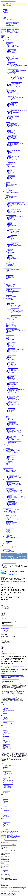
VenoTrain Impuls (12, 370)
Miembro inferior (9, 438)
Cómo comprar (9, 19)
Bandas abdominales (15, 233)
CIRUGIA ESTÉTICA (8, 468)
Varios (9, 139)
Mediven (7, 338)
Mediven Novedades (12, 351)
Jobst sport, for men (12, 364)
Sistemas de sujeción (15, 67)
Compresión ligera (9, 323)
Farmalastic (8, 381)
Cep (6, 417)
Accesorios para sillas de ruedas (17, 77)
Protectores (10, 256)
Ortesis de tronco (9, 228)
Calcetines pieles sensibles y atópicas (13, 288)
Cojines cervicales (12, 130)
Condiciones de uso (16, 682)
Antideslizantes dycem (13, 146)
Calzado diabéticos (9, 275)
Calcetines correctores (10, 290)
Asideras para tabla (15, 120)
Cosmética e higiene (7, 479)
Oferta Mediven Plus (15, 308)
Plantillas (10, 255)
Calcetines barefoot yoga (11, 296)
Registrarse (5, 871)
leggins (7, 337)
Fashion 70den (11, 376)
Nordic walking (9, 535)
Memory (10, 356)
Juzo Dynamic (11, 410)
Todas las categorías (5, 37)
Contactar (5, 17)
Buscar (14, 844)
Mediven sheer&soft (12, 341)
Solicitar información (5, 628)
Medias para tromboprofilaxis (12, 326)
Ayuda (4, 18)
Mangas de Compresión (8, 449)
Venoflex (7, 416)
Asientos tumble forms (13, 168)
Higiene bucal (8, 498)
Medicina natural (9, 521)
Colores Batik (11, 331)
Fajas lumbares (14, 240)
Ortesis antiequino (12, 225)
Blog (4, 13)
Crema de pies (11, 505)
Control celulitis (11, 379)
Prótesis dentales (11, 501)
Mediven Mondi (11, 348)
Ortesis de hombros (12, 213)
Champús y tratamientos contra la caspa (16, 497)
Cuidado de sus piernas (13, 423)
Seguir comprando (4, 852)
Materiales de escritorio (13, 149)
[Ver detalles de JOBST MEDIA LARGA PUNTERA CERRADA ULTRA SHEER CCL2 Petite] (14, 667)
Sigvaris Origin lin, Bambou (14, 399)
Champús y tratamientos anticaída (15, 492)
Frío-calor (8, 189)
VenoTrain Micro (11, 369)
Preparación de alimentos (13, 156)
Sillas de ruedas (11, 75)
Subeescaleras (8, 474)
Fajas (9, 237)
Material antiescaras (7, 191)
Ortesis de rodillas (12, 219)
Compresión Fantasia (10, 324)
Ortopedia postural (7, 465)
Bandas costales (14, 235)
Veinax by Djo (9, 403)
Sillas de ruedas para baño (13, 115)
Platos (9, 155)
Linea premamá (11, 378)
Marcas (4, 11)
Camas (9, 171)
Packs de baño (11, 47)
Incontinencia (11, 106)
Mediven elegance (12, 342)
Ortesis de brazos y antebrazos (14, 211)
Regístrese (16, 556)
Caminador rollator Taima (16, 71)
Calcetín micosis (9, 289)
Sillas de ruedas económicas (16, 79)
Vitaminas (8, 524)
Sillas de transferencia (15, 83)
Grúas (9, 63)
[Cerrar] (1, 846)
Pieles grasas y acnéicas (13, 485)
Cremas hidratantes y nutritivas (14, 484)
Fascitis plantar (11, 257)
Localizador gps (11, 162)
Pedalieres (10, 152)
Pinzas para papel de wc (16, 100)
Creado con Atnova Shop (15, 759)
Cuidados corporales (10, 488)
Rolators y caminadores (13, 69)
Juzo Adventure (11, 415)
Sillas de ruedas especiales (16, 82)
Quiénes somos (6, 16)
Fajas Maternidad (14, 243)
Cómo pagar (8, 20)
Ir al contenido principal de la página (8, 1)
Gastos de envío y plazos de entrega (13, 22)
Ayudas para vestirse (12, 144)
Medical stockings (12, 375)
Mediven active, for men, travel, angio (16, 349)
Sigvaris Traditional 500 (13, 388)
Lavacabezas (11, 104)
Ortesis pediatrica (9, 265)
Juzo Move (10, 412)
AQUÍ (15, 893)
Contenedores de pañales (13, 93)
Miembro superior (9, 429)
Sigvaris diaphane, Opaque (13, 396)
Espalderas (10, 236)
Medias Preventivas (10, 335)
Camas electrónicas (12, 127)
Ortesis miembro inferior (11, 215)
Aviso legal (5, 732)
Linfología (5, 426)
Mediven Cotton (11, 345)
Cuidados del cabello (10, 489)
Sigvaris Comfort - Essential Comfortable (16, 389)
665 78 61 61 (6, 4)
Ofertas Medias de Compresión (12, 301)
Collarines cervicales (10, 263)
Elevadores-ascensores (10, 471)
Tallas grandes (9, 164)
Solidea (7, 371)
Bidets (12, 99)
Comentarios (5, 12)
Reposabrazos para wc (13, 113)
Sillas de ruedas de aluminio (16, 78)
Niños (7, 165)
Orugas (9, 478)
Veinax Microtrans (12, 405)
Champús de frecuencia (13, 491)
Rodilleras (10, 224)
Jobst (7, 358)
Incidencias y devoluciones (11, 23)
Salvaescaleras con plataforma (14, 477)
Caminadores (11, 172)
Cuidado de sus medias (13, 424)
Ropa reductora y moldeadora (9, 466)
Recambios (10, 85)
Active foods (8, 510)
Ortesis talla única (9, 250)
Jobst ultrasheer (11, 361)
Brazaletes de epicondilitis (13, 203)
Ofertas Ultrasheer (14, 316)
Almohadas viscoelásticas (13, 125)
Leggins (4, 297)
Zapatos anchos (9, 273)
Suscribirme (4, 681)
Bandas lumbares (14, 232)
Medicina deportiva (10, 528)
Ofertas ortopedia (11, 52)
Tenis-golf (8, 532)
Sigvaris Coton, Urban (13, 401)
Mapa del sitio (6, 736)
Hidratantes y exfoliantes (13, 506)
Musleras (10, 218)
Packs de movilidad (12, 50)
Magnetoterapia (9, 541)
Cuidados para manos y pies (11, 502)
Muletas (10, 60)
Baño (7, 89)
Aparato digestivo (9, 516)
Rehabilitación (6, 183)
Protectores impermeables (13, 112)
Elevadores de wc (12, 96)
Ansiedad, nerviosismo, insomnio (12, 514)
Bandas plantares (11, 253)
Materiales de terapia (10, 185)
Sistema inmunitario (10, 523)
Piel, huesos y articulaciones (11, 522)
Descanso (8, 122)
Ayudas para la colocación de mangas (16, 435)
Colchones (10, 132)
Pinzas (9, 153)
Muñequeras (10, 210)
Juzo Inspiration (11, 409)
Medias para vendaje (10, 332)
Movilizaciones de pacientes (14, 64)
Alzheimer (8, 180)
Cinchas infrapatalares (12, 217)
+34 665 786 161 (6, 744)
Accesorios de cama (12, 124)
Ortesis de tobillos (12, 220)
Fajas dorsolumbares (15, 239)
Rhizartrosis (10, 206)
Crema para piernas (12, 504)
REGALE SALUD (7, 39)
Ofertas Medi (11, 304)
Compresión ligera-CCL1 (13, 431)
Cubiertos (10, 145)
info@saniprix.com (7, 5)
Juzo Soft (10, 411)
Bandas (9, 230)
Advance (10, 461)
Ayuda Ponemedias (12, 421)
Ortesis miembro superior (11, 200)
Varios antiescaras (9, 197)
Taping (7, 188)
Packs (4, 40)
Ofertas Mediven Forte (15, 306)
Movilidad (8, 57)
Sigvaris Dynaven (12, 402)
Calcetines (5, 283)
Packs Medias (8, 43)
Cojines (9, 129)
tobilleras (10, 222)
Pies (6, 251)
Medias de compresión (7, 298)
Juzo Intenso (10, 413)
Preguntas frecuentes (10, 25)
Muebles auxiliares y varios (14, 150)
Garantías (8, 24)
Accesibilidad (6, 469)
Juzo (7, 406)
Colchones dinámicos (12, 133)
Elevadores (13, 98)
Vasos (9, 160)
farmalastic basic (11, 383)
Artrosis (7, 179)
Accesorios (8, 418)
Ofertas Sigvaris (11, 309)
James (9, 395)
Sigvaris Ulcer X (11, 393)
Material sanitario (6, 536)
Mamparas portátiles (12, 105)
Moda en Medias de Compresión (12, 329)
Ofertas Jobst (11, 313)
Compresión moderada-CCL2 (14, 432)
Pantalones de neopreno (13, 244)
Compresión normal (10, 322)
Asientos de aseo (11, 91)
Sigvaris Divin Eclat (12, 397)
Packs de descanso (12, 49)
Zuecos (7, 278)
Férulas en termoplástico (13, 208)
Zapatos (10, 260)
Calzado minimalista (10, 277)
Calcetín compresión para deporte (12, 291)
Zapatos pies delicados (7, 268)
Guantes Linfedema (12, 437)
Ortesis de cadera (9, 249)
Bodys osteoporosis (12, 246)
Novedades (5, 10)
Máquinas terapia (9, 186)
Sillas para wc (11, 117)
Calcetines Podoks (9, 292)
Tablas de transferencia (13, 84)
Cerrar (2, 584)
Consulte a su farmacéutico (8, 14)
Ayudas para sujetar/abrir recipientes (15, 143)
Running (7, 531)
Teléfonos (10, 157)
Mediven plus (11, 344)
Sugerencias (5, 731)
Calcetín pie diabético (10, 286)
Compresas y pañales (15, 109)
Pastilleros (10, 151)
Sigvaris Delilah (11, 398)
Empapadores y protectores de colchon (19, 110)
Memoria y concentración (11, 515)
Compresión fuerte (9, 321)
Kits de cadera (9, 190)
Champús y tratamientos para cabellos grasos (17, 496)
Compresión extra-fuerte (11, 319)
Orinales (10, 111)
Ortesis (4, 198)
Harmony (10, 456)
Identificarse (5, 870)
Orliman (7, 270)
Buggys (10, 170)
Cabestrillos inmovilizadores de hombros (16, 204)
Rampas (7, 472)
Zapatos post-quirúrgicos (13, 262)
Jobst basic (10, 363)
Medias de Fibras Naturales (11, 325)
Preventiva (10, 377)
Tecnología (5, 543)
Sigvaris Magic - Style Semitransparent (16, 392)
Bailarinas (8, 279)
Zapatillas (8, 280)
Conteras (13, 87)
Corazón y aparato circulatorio (12, 519)
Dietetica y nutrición (7, 508)
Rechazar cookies (11, 894)
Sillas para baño (11, 176)
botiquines (8, 542)
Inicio (4, 7)
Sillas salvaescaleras (12, 476)
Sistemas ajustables (12, 433)
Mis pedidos (5, 727)
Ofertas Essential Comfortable (17, 311)
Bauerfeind (8, 366)
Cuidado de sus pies (12, 422)
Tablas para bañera (12, 118)
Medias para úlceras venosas (11, 328)
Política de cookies (7, 734)
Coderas (10, 205)
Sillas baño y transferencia (13, 116)
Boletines (5, 730)
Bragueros (10, 248)
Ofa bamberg (8, 352)
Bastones (10, 59)
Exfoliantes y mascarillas (13, 486)
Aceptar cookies (4, 894)
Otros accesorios (11, 425)
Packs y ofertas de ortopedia (11, 45)
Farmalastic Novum (12, 384)
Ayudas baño (11, 177)
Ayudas (4, 55)
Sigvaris (7, 385)
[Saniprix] (3, 36)
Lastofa (9, 357)
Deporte (4, 525)
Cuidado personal (12, 95)
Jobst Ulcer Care (11, 365)
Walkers (10, 226)
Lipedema (5, 444)
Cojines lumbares (11, 131)
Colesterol (8, 518)
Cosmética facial (9, 482)
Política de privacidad (6, 699)
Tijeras (9, 158)
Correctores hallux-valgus (13, 258)
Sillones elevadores (12, 137)
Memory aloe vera (12, 355)
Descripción (5, 630)
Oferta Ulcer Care (14, 317)
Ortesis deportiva (9, 266)
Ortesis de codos (11, 212)
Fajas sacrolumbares (15, 242)
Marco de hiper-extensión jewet (14, 245)
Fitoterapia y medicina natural (9, 511)
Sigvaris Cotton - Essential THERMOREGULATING (14, 391)
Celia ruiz (8, 272)
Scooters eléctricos (12, 73)
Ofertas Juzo (10, 318)
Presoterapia (8, 539)
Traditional (10, 462)
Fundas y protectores (12, 135)
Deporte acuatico (9, 530)
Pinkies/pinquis (9, 295)
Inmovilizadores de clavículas (14, 209)
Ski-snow (8, 534)
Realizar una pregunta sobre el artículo (8, 653)
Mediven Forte (11, 346)
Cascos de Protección (10, 264)
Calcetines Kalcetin (10, 293)
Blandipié (8, 271)
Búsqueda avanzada (5, 847)
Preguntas (5, 631)
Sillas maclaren (11, 175)
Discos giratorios (11, 62)
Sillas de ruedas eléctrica (16, 80)
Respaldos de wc (14, 102)
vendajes (7, 336)
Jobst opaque (11, 362)
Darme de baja (10, 681)
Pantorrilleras (11, 223)
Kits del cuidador (14, 66)
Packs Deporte (9, 44)
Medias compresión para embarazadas (13, 333)
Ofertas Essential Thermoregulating (18, 312)
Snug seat (10, 178)
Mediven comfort (11, 343)
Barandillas (10, 126)
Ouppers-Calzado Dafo (10, 282)
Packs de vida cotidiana (13, 51)
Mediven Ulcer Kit (12, 350)
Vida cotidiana (9, 140)
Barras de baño (11, 92)
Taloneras (10, 259)
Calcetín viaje (8, 285)
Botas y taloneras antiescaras (11, 196)
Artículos (5, 9)
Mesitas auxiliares (12, 136)
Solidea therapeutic (12, 373)
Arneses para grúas (12, 72)
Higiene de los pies (12, 103)
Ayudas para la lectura (12, 147)
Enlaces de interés (6, 729)
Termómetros (8, 538)
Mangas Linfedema (12, 436)
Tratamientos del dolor (13, 159)
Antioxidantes (8, 517)
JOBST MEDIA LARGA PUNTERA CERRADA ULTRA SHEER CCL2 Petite (14, 670)
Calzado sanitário (9, 276)
